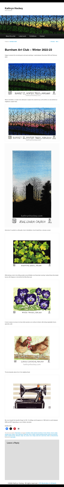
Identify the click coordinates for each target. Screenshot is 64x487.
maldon (33, 434)
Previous (52, 41)
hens (17, 434)
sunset (27, 435)
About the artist (10, 36)
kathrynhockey (54, 435)
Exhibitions (33, 36)
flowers (13, 434)
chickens (48, 433)
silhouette (18, 435)
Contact (42, 36)
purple (6, 435)
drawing (6, 434)
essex (10, 434)
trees (31, 435)
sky (25, 435)
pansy (49, 434)
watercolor (38, 435)
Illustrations (18, 433)
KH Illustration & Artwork (47, 483)
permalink (13, 437)
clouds (55, 433)
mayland (38, 434)
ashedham (28, 433)
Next (57, 41)
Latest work (22, 36)
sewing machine (11, 435)
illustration (20, 434)
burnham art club (42, 433)
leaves (30, 434)
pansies (46, 434)
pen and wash (54, 434)
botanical (36, 433)
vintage (34, 435)
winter (48, 435)
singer (22, 435)
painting (42, 434)
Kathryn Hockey (14, 8)
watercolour (44, 435)
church (52, 433)
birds (32, 433)
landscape (26, 434)
